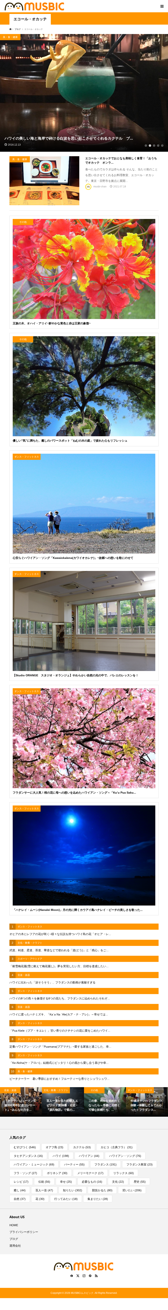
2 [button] (150, 145)
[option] (84, 93)
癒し (20, 1190)
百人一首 (44, 1190)
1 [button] (146, 145)
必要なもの (92, 1181)
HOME (13, 1225)
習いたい (132, 1190)
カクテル (82, 1147)
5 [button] (162, 145)
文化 (118, 1181)
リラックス (123, 1173)
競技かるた (102, 1190)
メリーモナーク (90, 1173)
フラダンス (105, 1164)
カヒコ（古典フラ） (117, 1147)
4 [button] (158, 145)
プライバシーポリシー (23, 1232)
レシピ (21, 1181)
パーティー (74, 1164)
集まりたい (97, 1199)
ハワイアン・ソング (125, 1155)
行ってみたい (66, 1199)
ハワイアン (89, 1155)
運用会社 (15, 1245)
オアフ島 (54, 1147)
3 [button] (154, 145)
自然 (20, 1199)
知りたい (72, 1190)
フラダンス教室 (139, 1164)
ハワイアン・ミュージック (34, 1164)
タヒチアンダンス (28, 1155)
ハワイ (61, 1155)
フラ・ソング (25, 1173)
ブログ (13, 1239)
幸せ (66, 1181)
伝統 (44, 1181)
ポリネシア (57, 1173)
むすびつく (25, 1147)
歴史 (140, 1181)
